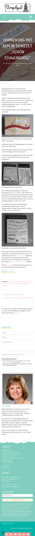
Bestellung (9, 265)
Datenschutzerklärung (8, 362)
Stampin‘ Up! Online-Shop (18, 262)
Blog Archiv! (17, 313)
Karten (31, 281)
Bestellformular (6, 450)
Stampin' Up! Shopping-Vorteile (11, 454)
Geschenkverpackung (21, 281)
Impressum (5, 465)
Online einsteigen (7, 462)
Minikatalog (5, 283)
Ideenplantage (28, 528)
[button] (4, 17)
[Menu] (30, 16)
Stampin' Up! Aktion (15, 283)
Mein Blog (5, 456)
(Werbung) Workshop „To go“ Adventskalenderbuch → (18, 299)
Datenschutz (6, 467)
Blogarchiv (12, 456)
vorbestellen (20, 255)
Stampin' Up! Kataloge (8, 458)
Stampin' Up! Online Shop (9, 452)
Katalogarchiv (21, 458)
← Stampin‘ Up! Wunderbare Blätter (12, 294)
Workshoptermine (7, 460)
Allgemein (12, 281)
